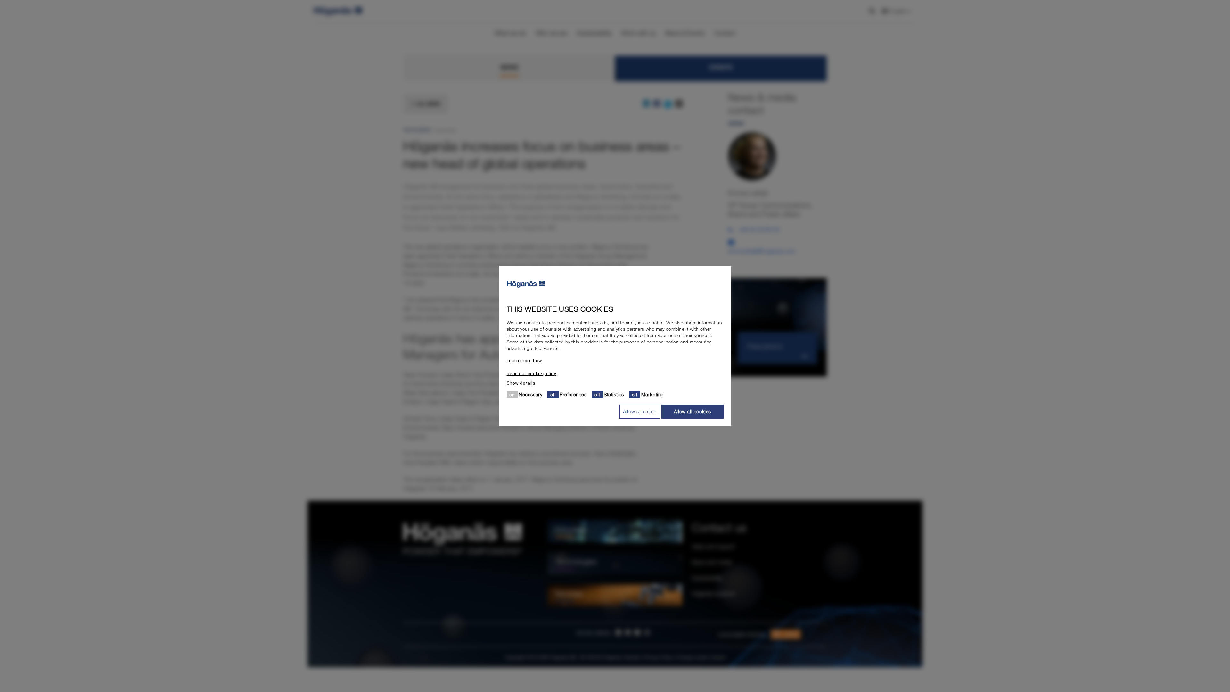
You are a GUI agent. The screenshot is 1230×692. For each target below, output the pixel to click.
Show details (521, 383)
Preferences (573, 394)
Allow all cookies (692, 411)
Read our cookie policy (531, 373)
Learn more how (524, 360)
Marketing (652, 394)
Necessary (530, 394)
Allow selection (639, 411)
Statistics (614, 394)
